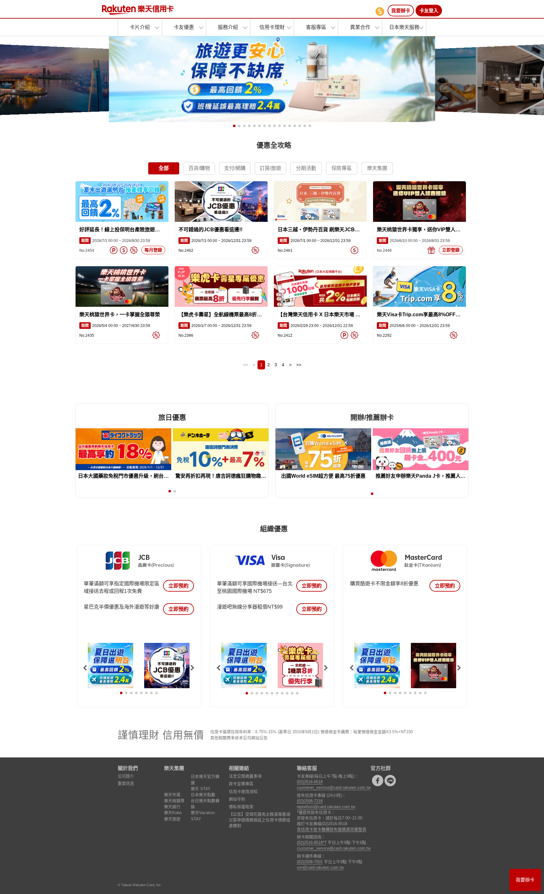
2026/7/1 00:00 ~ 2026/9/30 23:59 (114, 241)
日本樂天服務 (404, 27)
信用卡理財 (272, 27)
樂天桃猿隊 (174, 800)
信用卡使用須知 (243, 791)
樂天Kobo (173, 812)
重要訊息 (126, 783)
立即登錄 (451, 249)
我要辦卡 (400, 10)
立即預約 (178, 585)
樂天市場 (172, 794)
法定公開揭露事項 (245, 776)
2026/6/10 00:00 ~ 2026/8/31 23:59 (413, 241)
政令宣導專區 (241, 783)
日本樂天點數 (203, 794)
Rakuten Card (138, 10)
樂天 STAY (201, 788)
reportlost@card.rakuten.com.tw (326, 806)
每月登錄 (153, 249)
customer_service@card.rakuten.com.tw (334, 787)
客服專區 (316, 27)
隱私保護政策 (241, 806)
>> (298, 364)
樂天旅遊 (172, 819)
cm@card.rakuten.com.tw (320, 867)
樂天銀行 (172, 806)
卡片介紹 (140, 27)
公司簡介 (126, 776)
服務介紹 (228, 27)
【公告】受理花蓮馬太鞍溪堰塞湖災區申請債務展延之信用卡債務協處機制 (259, 820)
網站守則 (237, 799)
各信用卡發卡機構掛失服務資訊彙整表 (331, 829)
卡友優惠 (184, 27)
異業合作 (360, 27)
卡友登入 (428, 10)
